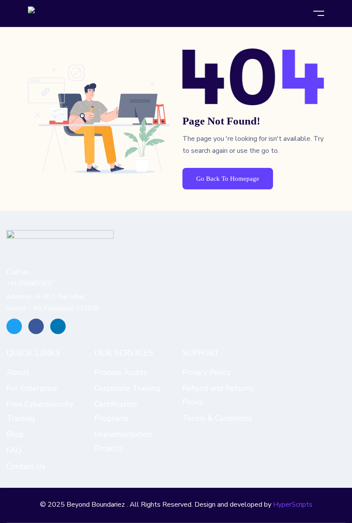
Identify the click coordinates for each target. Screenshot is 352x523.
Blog (14, 434)
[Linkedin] (58, 326)
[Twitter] (14, 326)
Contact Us (26, 466)
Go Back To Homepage (227, 178)
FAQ (13, 450)
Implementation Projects (123, 441)
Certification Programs (115, 411)
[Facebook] (36, 326)
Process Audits (120, 372)
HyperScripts (293, 504)
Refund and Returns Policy (218, 395)
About (17, 372)
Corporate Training (127, 388)
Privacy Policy (206, 372)
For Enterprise (31, 388)
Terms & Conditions (217, 418)
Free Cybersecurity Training (39, 411)
